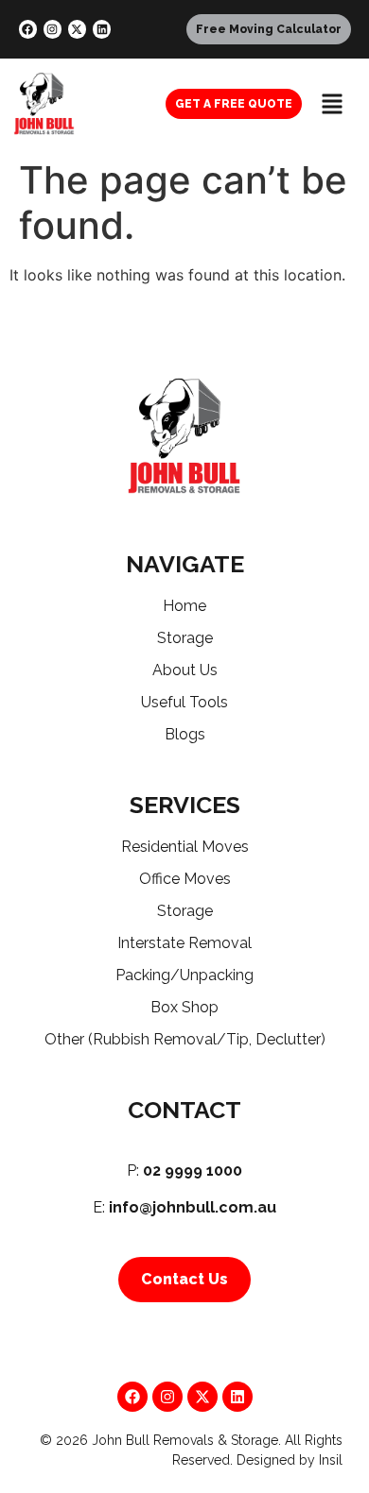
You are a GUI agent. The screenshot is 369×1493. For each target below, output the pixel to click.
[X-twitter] (77, 29)
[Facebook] (28, 29)
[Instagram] (53, 29)
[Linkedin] (102, 29)
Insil (331, 1460)
